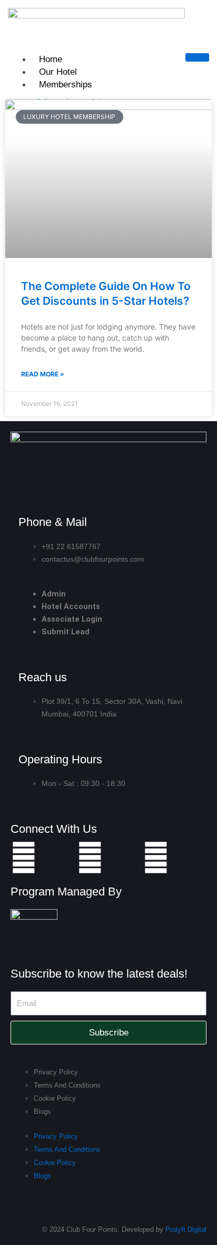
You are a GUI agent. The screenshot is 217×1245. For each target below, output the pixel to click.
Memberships (65, 84)
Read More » (42, 374)
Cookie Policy (55, 1098)
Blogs (42, 1111)
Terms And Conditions (67, 1085)
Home (50, 59)
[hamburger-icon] (197, 57)
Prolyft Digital (185, 1229)
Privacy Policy (56, 1072)
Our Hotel (58, 72)
